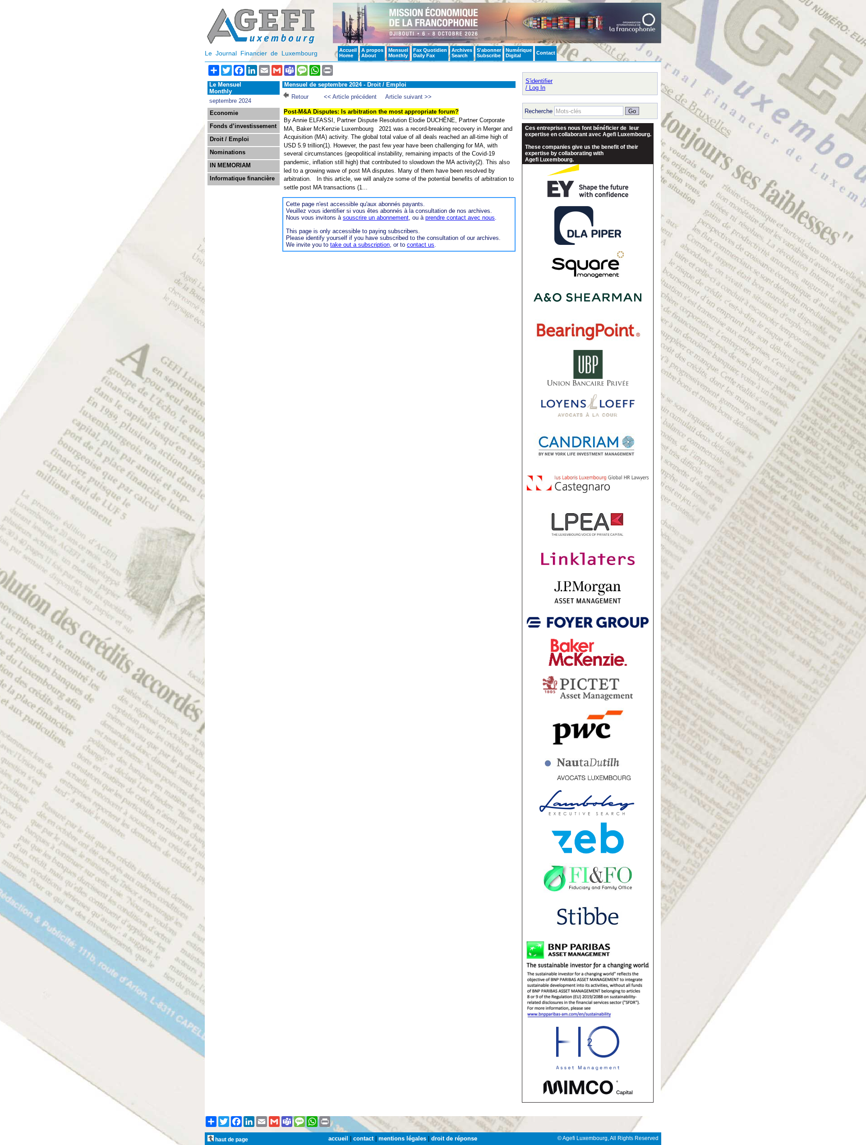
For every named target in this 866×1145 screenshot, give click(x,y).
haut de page (231, 1139)
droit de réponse (454, 1138)
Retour (300, 96)
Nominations (227, 152)
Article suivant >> (408, 96)
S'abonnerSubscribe (489, 52)
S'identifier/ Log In (539, 84)
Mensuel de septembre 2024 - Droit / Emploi (345, 84)
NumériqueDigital (519, 52)
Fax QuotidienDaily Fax (430, 52)
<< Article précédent (350, 96)
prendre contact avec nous (460, 217)
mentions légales (402, 1138)
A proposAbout (372, 52)
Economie (224, 113)
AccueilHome (348, 52)
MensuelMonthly (398, 52)
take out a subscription (360, 244)
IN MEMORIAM (230, 165)
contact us (420, 244)
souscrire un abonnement (376, 217)
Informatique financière (242, 178)
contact (363, 1138)
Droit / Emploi (229, 139)
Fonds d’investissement (243, 126)
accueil (338, 1138)
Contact (545, 52)
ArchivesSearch (461, 52)
